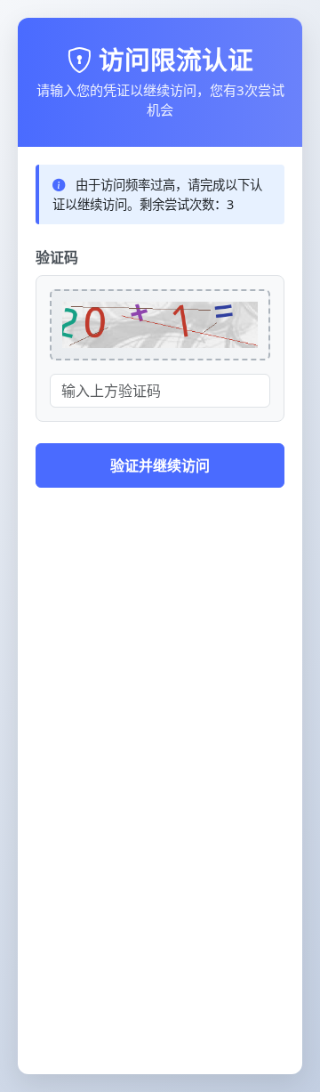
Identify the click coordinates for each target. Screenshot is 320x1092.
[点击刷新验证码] (159, 325)
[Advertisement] (160, 896)
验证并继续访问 (160, 465)
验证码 (57, 257)
